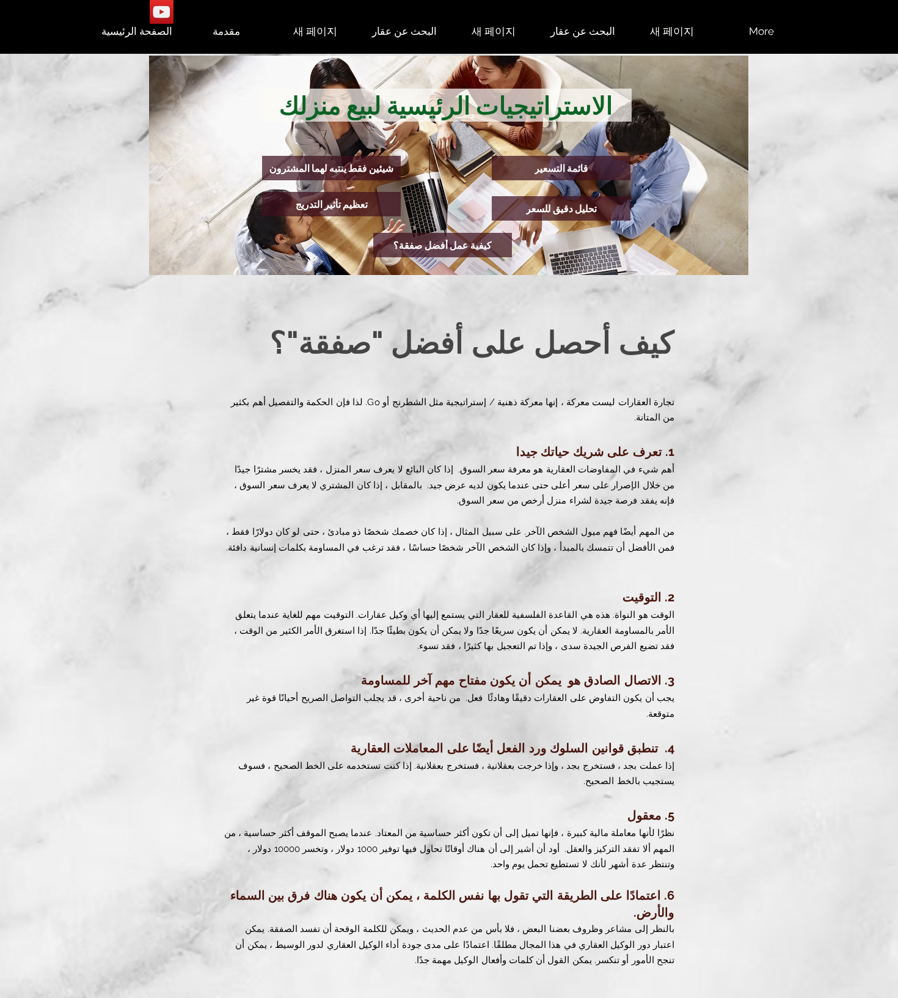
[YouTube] (161, 12)
